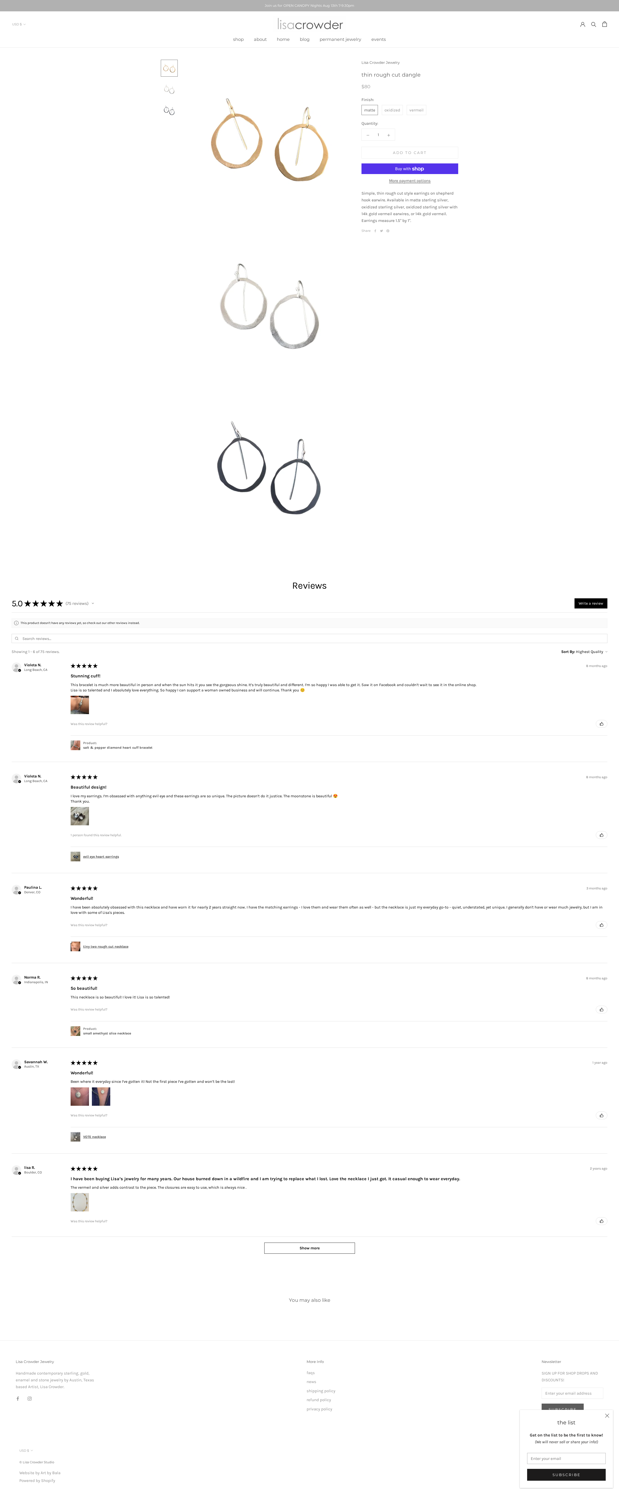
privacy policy (319, 1408)
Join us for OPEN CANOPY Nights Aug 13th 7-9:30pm (309, 5)
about (260, 39)
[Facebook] (375, 230)
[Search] (593, 24)
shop (238, 39)
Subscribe (567, 1474)
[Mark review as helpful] (601, 724)
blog (305, 39)
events (378, 39)
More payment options (410, 180)
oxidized (392, 110)
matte (369, 110)
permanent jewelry (340, 39)
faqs (311, 1372)
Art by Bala (50, 1472)
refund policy (319, 1399)
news (311, 1381)
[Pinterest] (387, 230)
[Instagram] (30, 1398)
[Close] (607, 1415)
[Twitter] (381, 230)
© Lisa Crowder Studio (36, 1462)
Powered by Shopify (37, 1480)
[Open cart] (604, 24)
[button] (93, 603)
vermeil (416, 110)
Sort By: (568, 651)
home (283, 39)
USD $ (17, 24)
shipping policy (321, 1390)
